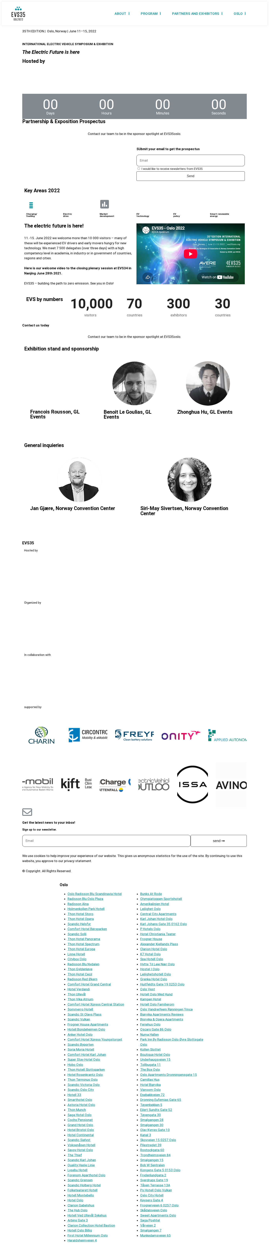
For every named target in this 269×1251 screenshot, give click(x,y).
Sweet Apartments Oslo (158, 1215)
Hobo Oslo (75, 1065)
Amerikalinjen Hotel (154, 904)
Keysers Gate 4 (151, 1200)
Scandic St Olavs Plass (84, 1014)
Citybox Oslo (77, 959)
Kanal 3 (145, 1135)
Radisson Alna (78, 904)
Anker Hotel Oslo (80, 1034)
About (120, 14)
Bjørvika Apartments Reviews (162, 1014)
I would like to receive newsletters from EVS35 (171, 169)
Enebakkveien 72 (152, 1095)
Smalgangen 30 (151, 1125)
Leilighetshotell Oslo (155, 974)
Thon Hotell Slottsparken (86, 1070)
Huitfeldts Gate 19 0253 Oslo (162, 984)
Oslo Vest (147, 989)
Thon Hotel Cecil (80, 974)
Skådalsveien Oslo (153, 1210)
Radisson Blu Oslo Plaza (85, 899)
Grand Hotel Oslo (80, 1125)
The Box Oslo (150, 1070)
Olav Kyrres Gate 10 (155, 1130)
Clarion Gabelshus (81, 1205)
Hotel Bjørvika (150, 1085)
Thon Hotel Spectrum (83, 944)
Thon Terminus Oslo (83, 1080)
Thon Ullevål (77, 994)
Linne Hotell (76, 954)
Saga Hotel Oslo (80, 1115)
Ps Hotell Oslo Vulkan (156, 1190)
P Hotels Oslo (150, 929)
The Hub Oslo (77, 1210)
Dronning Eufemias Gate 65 (160, 1100)
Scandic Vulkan (79, 1019)
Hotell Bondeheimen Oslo (86, 1029)
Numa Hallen (149, 1034)
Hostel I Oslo (150, 969)
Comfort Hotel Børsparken (87, 929)
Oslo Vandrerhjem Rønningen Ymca (166, 1009)
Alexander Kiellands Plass (159, 944)
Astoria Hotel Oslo (81, 1105)
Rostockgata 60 (152, 1150)
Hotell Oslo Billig (80, 1230)
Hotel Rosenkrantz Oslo (85, 1075)
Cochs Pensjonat (80, 1120)
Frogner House (151, 939)
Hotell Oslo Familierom (157, 1004)
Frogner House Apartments (88, 1024)
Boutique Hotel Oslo (155, 1055)
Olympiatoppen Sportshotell (161, 899)
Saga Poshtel (150, 1220)
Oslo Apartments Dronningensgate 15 (168, 1075)
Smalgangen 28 (151, 1120)
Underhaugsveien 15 (155, 1059)
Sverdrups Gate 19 (154, 1180)
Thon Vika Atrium (80, 999)
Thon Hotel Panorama (84, 939)
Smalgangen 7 (150, 1230)
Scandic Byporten (81, 1045)
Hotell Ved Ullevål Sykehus (87, 1215)
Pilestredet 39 (150, 1145)
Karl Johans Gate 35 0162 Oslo (163, 924)
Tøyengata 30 (150, 1115)
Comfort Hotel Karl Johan (87, 1055)
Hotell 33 (74, 1095)
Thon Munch (77, 1110)
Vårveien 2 (148, 1225)
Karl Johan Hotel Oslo (156, 919)
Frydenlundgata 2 (153, 1175)
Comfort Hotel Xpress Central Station (96, 1004)
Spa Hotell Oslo (151, 959)
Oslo (238, 14)
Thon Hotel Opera (81, 919)
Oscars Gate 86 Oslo (155, 1029)
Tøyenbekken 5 (151, 1105)
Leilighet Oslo (150, 909)
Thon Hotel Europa (81, 949)
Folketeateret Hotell (82, 1190)
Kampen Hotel (150, 999)
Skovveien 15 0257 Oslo (158, 1140)
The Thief (75, 1155)
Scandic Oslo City (81, 1090)
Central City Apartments (158, 914)
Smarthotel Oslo (80, 1100)
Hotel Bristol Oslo (81, 1130)
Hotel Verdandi (79, 989)
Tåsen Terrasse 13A (155, 1185)
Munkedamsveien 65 (155, 1235)
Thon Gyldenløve (80, 969)
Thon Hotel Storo (80, 914)
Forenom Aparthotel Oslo (86, 1175)
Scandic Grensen (80, 1180)
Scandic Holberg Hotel (84, 1185)
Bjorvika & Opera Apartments (161, 1019)
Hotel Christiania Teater (158, 934)
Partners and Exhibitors (195, 14)
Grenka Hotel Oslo (153, 979)
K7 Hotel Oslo (150, 954)
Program (149, 14)
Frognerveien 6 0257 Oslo (159, 1205)
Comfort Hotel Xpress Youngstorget (95, 1039)
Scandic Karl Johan (82, 1160)
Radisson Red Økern (82, 979)
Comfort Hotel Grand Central (89, 984)
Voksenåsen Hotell (81, 1145)
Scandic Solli (77, 934)
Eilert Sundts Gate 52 (156, 1110)
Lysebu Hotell (77, 1170)
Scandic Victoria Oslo (84, 1085)
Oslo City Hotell (151, 1195)
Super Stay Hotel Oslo (84, 1059)
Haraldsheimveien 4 (82, 1240)
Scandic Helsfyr (79, 924)
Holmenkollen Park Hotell (86, 909)
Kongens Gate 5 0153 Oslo (160, 1170)
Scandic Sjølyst (79, 1140)
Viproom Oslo (150, 1090)
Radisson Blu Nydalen (83, 964)
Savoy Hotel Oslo (80, 1150)
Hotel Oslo (75, 1200)
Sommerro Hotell (80, 1009)
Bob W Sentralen (152, 1165)
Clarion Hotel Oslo (153, 949)
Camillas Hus (150, 1080)
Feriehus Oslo (150, 1024)
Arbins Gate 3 (78, 1220)
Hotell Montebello (81, 1195)
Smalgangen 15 (151, 1160)
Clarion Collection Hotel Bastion (91, 1225)
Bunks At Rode (151, 894)
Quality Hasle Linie (81, 1165)
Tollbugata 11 (150, 1065)
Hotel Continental (81, 1135)
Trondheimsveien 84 (155, 1155)
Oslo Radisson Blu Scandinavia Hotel (95, 894)
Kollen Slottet (150, 1049)
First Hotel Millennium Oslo (88, 1235)
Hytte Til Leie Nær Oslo (157, 964)
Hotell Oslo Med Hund (156, 994)
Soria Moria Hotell (81, 1049)
